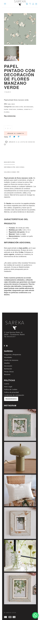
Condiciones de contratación (14, 395)
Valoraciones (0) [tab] (12, 172)
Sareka (20, 109)
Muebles (7, 363)
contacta (18, 254)
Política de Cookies (10, 389)
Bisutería (7, 374)
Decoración (17, 107)
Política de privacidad (11, 392)
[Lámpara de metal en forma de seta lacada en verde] (20, 458)
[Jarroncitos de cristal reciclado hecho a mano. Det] (20, 556)
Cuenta (6, 384)
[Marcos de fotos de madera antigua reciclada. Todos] (20, 588)
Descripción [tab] (9, 162)
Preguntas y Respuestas (12, 355)
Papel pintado (10, 109)
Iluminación (8, 369)
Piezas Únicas (9, 372)
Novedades (28, 107)
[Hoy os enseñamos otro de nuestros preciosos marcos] (20, 425)
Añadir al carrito (15, 133)
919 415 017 (11, 336)
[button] (35, 615)
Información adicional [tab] (14, 167)
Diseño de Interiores (11, 360)
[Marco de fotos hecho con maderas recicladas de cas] (20, 523)
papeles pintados (29, 203)
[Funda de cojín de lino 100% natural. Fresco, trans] (20, 490)
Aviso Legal (8, 387)
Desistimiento (11, 399)
